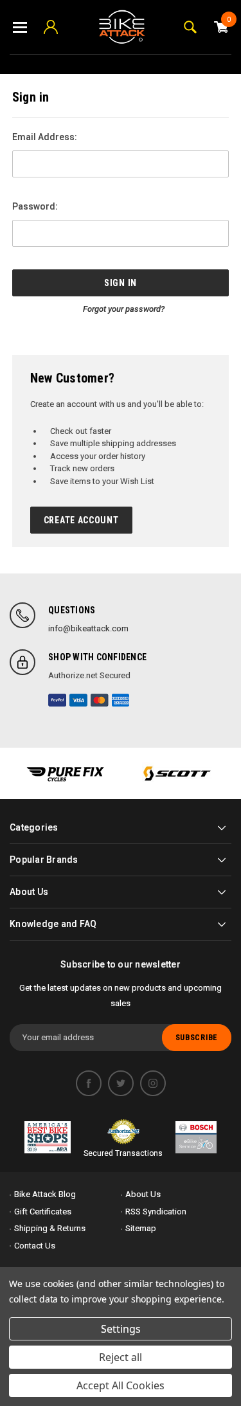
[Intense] (65, 773)
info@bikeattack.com (88, 628)
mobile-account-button (50, 27)
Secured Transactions (123, 1153)
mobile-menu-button (20, 27)
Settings (121, 1329)
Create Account (81, 520)
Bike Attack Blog (45, 1194)
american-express (121, 700)
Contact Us (34, 1245)
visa (78, 700)
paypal (57, 700)
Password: (35, 206)
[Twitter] (121, 1083)
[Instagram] (153, 1083)
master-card (100, 700)
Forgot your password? (124, 309)
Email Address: (44, 137)
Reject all (120, 1357)
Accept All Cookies (120, 1385)
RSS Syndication (155, 1211)
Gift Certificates (42, 1211)
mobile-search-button (190, 27)
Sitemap (140, 1228)
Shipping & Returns (49, 1228)
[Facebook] (89, 1083)
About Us (143, 1194)
